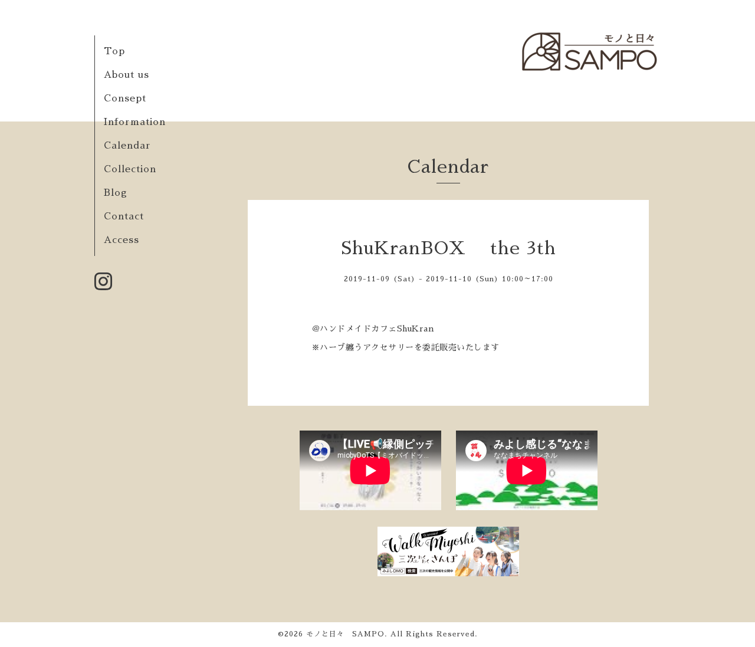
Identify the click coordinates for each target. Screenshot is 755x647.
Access (121, 240)
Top (114, 51)
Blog (115, 193)
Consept (125, 98)
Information (135, 122)
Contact (124, 216)
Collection (130, 169)
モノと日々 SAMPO (345, 634)
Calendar (127, 145)
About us (126, 75)
